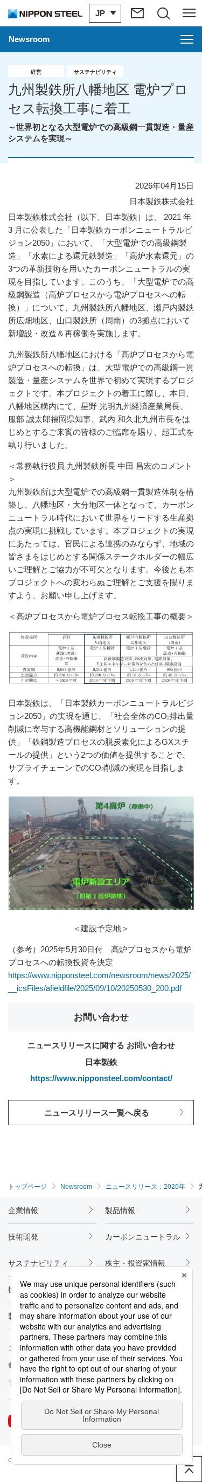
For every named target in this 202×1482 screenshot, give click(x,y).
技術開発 (23, 1236)
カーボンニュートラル (142, 1236)
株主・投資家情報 (135, 1263)
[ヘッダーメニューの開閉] (189, 13)
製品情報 (120, 1210)
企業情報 (23, 1210)
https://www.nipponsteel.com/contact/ (101, 1078)
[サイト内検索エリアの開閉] (163, 13)
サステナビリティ (38, 1263)
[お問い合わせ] (137, 13)
